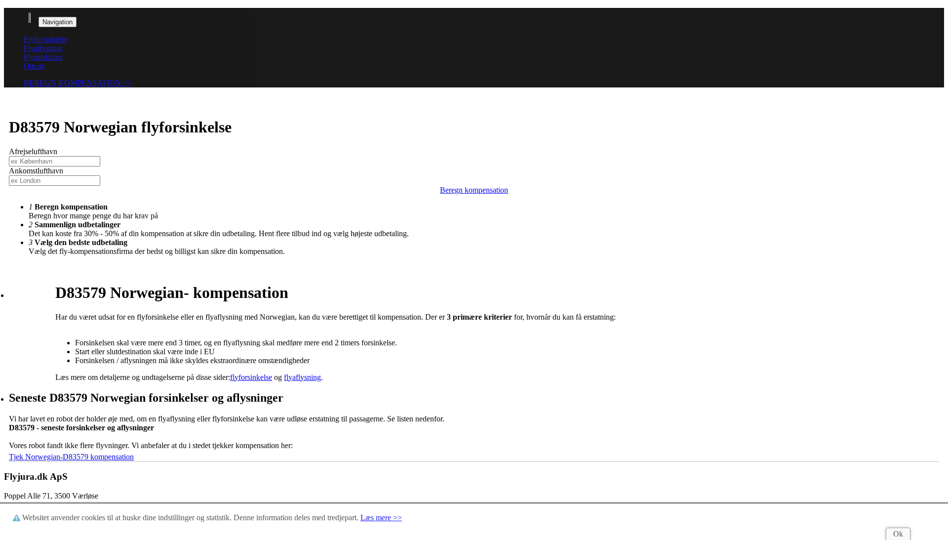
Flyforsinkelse (46, 39)
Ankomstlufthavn (36, 170)
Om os (34, 66)
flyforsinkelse (251, 377)
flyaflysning (302, 377)
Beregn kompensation (474, 190)
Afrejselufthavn (33, 151)
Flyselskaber (43, 57)
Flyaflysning (43, 48)
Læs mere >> (381, 517)
